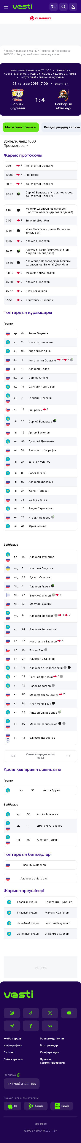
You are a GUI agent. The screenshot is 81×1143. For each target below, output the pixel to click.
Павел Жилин (37, 473)
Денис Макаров (40, 577)
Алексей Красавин (41, 482)
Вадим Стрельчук (40, 508)
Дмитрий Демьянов (41, 441)
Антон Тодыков (39, 333)
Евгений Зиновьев (34, 865)
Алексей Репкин (47, 839)
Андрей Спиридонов (43, 712)
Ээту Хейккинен (40, 595)
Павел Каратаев (40, 686)
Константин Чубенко (58, 902)
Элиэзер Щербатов (42, 737)
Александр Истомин (34, 878)
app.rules (41, 1123)
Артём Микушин (47, 814)
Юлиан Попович (39, 490)
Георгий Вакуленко (57, 923)
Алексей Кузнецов (42, 557)
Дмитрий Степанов (49, 825)
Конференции (49, 1052)
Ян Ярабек (35, 410)
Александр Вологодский (46, 668)
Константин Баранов (43, 641)
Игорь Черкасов (39, 517)
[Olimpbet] (40, 18)
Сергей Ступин (39, 377)
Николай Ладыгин (41, 568)
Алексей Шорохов (42, 615)
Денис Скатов (38, 499)
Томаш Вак (36, 650)
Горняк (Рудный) (17, 106)
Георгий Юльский (40, 398)
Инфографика (13, 1045)
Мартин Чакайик (40, 604)
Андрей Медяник (40, 351)
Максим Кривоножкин (44, 695)
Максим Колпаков (57, 912)
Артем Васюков (39, 432)
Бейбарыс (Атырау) (63, 106)
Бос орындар (49, 1045)
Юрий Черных (37, 526)
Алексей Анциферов (43, 629)
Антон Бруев (51, 790)
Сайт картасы (13, 1059)
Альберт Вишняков (42, 658)
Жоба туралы (13, 1038)
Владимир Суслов (57, 933)
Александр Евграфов (43, 450)
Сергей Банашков (40, 421)
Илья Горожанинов (41, 342)
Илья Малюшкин (40, 703)
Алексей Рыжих (40, 586)
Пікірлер (9, 1052)
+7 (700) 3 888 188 (21, 1084)
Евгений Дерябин (41, 677)
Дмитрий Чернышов (42, 386)
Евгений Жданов (39, 461)
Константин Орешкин (43, 360)
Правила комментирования (52, 1061)
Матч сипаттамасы (20, 127)
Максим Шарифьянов (43, 724)
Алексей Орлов (39, 369)
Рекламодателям (52, 1038)
